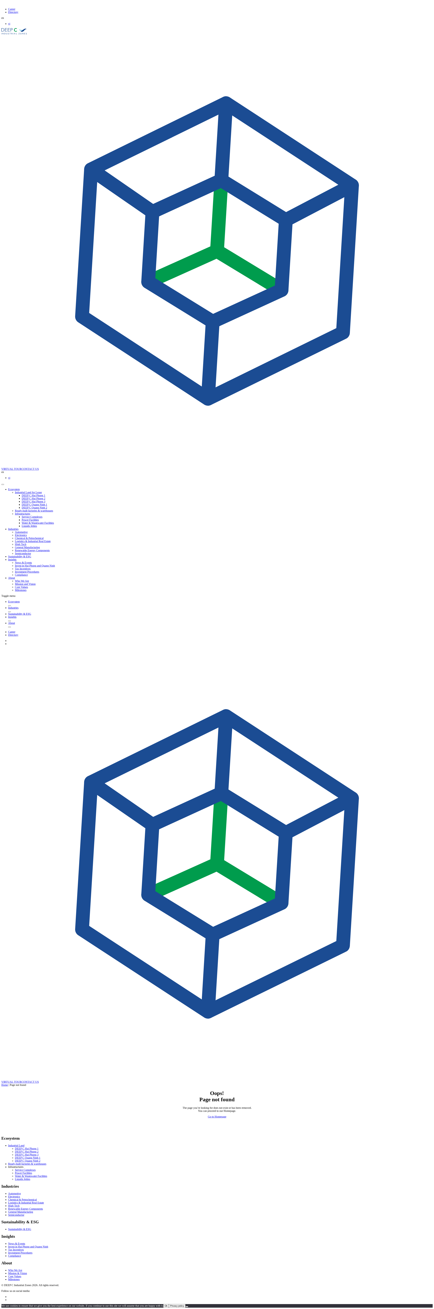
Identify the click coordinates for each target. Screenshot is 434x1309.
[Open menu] (2, 484)
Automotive (21, 532)
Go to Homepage (217, 1116)
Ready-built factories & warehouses (34, 510)
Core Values (21, 587)
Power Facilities (30, 519)
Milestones (20, 590)
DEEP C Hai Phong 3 (33, 501)
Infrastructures (22, 513)
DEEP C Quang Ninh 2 (34, 507)
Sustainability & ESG (19, 556)
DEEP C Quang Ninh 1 (34, 504)
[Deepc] (30, 1131)
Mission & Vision (17, 1273)
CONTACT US (30, 469)
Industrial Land (16, 1145)
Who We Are (22, 580)
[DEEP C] (14, 33)
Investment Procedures (27, 571)
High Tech (20, 544)
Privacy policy (177, 1306)
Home (4, 1084)
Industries (13, 529)
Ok (166, 1306)
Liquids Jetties (29, 526)
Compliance (21, 574)
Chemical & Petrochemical (29, 538)
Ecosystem (14, 489)
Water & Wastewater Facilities (38, 522)
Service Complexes (32, 516)
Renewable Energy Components (32, 550)
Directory (13, 12)
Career (11, 9)
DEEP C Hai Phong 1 (33, 495)
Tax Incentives (23, 568)
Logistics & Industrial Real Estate (33, 541)
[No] (186, 1306)
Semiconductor (23, 553)
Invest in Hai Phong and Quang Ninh (35, 565)
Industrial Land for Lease (28, 492)
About (11, 577)
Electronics (21, 535)
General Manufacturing (27, 547)
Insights (12, 559)
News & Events (23, 562)
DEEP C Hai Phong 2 (33, 498)
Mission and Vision (25, 584)
